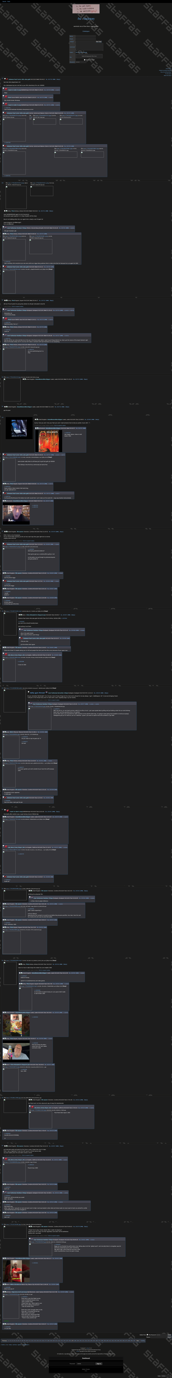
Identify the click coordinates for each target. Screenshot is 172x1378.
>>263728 (7, 142)
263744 (48, 267)
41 (110, 1340)
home (3, 1344)
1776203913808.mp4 (14, 657)
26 (70, 1340)
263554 (41, 927)
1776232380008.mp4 (14, 269)
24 (64, 1340)
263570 (57, 817)
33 (88, 1340)
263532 (78, 1100)
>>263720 (67, 432)
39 (104, 1340)
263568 (73, 630)
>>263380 (7, 1287)
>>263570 (21, 854)
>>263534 (7, 1133)
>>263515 (7, 1187)
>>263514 (31, 1164)
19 (51, 1340)
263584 (48, 877)
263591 (41, 760)
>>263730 (7, 108)
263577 (82, 704)
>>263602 (49, 760)
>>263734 (7, 322)
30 (80, 1340)
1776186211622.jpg (40, 1110)
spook (19, 1344)
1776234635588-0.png (14, 148)
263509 (62, 1292)
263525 (52, 1324)
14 (37, 1340)
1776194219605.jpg (14, 929)
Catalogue (86, 31)
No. (47, 79)
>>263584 (65, 847)
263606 (56, 655)
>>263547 (50, 1038)
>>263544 (31, 908)
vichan (87, 1348)
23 (61, 1340)
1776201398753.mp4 (14, 849)
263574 (56, 847)
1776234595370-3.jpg (71, 115)
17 (45, 1340)
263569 (64, 638)
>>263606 (82, 630)
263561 (49, 811)
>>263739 (66, 335)
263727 (48, 501)
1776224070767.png (14, 347)
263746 (68, 146)
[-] (2, 78)
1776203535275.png (14, 546)
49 (131, 1340)
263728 (48, 90)
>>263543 (82, 973)
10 (27, 1340)
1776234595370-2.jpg (45, 115)
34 (91, 1340)
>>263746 (57, 105)
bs (7, 1344)
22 (59, 1340)
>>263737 (50, 319)
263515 (56, 1159)
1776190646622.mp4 (31, 986)
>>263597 (7, 600)
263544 (83, 898)
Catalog (143, 1340)
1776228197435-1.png (42, 183)
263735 (42, 319)
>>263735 (66, 310)
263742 (63, 228)
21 (56, 1340)
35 (94, 1340)
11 (29, 1340)
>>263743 (72, 228)
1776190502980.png (15, 888)
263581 (42, 732)
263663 (89, 419)
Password (153, 1335)
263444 (53, 1284)
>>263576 (25, 737)
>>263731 (50, 97)
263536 (52, 1130)
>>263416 (57, 1244)
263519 (52, 1184)
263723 (48, 455)
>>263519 (65, 1159)
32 (86, 1340)
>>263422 (92, 1239)
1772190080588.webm (15, 688)
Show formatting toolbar (166, 72)
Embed (80, 52)
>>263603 (56, 544)
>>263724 (57, 454)
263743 (41, 233)
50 (134, 1340)
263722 (43, 300)
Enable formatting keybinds (165, 70)
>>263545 (66, 983)
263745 (68, 113)
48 (129, 1340)
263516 (57, 964)
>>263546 (65, 1012)
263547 (49, 1064)
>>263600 (7, 576)
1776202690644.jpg (14, 734)
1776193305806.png (14, 906)
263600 (48, 544)
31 (83, 1340)
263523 (57, 1193)
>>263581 (91, 704)
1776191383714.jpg (14, 1067)
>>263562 (21, 621)
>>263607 (56, 581)
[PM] (54, 79)
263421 (83, 1239)
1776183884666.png (14, 1162)
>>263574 (65, 816)
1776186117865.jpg (15, 1097)
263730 (42, 97)
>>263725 (50, 483)
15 (40, 1340)
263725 (48, 493)
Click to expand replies (17, 306)
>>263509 (7, 1327)
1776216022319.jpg (15, 377)
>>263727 (62, 454)
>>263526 (60, 1202)
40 (107, 1340)
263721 (80, 428)
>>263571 (56, 709)
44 (118, 1340)
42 (113, 1340)
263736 (41, 327)
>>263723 (7, 486)
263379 (78, 1226)
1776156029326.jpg (40, 1242)
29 (78, 1340)
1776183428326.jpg (14, 1294)
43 (115, 1340)
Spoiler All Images (90, 59)
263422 (57, 1258)
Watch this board (167, 75)
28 (75, 1340)
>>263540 (37, 990)
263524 (52, 1202)
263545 (57, 1012)
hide (6, 115)
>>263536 (91, 1107)
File (76, 52)
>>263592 (31, 549)
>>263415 (24, 1296)
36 (96, 1340)
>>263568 (21, 661)
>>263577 (25, 741)
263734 (57, 310)
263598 (52, 789)
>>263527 (24, 976)
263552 (52, 904)
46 (123, 1340)
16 (43, 1340)
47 (126, 1340)
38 (102, 1340)
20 (53, 1340)
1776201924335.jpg (39, 706)
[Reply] (58, 79)
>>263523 (7, 1205)
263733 (77, 379)
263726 (50, 79)
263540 (73, 973)
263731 (48, 105)
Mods (8, 1)
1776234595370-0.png (14, 115)
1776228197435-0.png (17, 183)
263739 (41, 344)
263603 (52, 573)
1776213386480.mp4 (14, 457)
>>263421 (35, 1263)
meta (10, 1344)
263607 (52, 588)
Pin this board (168, 73)
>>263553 (60, 904)
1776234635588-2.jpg (66, 148)
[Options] (171, 1)
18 (48, 1340)
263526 (52, 1212)
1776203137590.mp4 (14, 763)
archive (15, 1344)
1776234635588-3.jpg (92, 148)
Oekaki (85, 52)
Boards (4, 1)
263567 (65, 615)
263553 (52, 920)
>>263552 (92, 898)
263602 (48, 797)
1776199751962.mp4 (15, 611)
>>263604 (60, 573)
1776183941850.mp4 (15, 960)
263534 (83, 1107)
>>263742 (7, 261)
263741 (43, 211)
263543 (57, 983)
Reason (148, 1337)
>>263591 (96, 704)
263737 (57, 335)
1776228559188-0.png (14, 236)
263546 (41, 1038)
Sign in (99, 1363)
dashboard (26, 1344)
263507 (53, 1146)
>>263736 (71, 310)
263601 (52, 647)
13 (35, 1340)
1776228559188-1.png (41, 236)
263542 (78, 890)
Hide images (168, 68)
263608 (52, 597)
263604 (48, 581)
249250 (98, 693)
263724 (42, 483)
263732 (59, 407)
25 (67, 1340)
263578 (53, 531)
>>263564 (64, 618)
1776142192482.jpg (15, 1224)
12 (32, 1340)
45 (121, 1340)
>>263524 (65, 1192)
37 (99, 1340)
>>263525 (71, 1292)
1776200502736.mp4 (14, 819)
